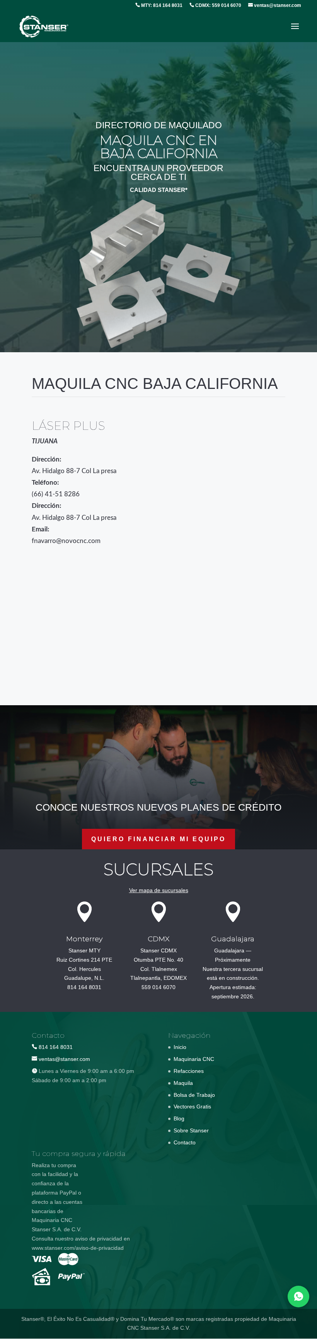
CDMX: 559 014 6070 (217, 5)
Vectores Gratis (192, 1106)
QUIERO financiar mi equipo (158, 839)
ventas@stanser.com (277, 5)
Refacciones (189, 1071)
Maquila (183, 1083)
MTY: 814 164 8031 (161, 5)
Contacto (185, 1142)
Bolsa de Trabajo (194, 1094)
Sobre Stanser (191, 1130)
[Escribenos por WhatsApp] (298, 1296)
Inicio (180, 1047)
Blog (179, 1118)
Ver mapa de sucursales (158, 890)
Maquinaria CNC (194, 1059)
